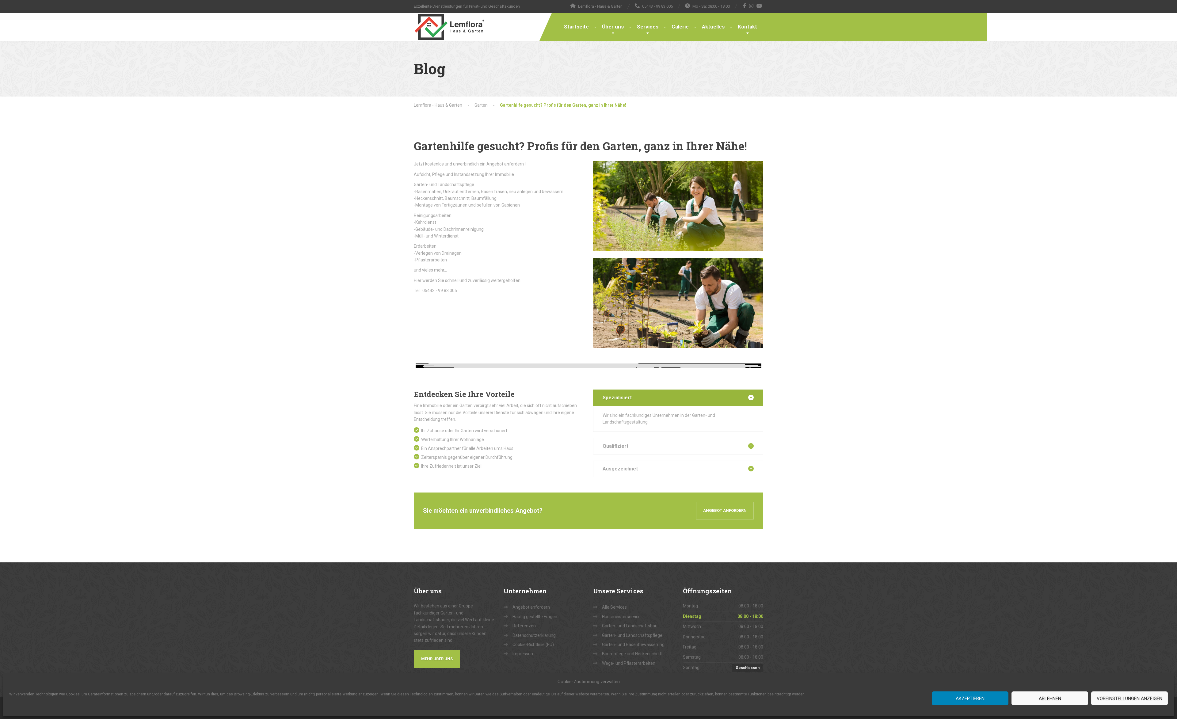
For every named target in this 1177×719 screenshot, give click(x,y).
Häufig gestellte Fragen (534, 616)
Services (647, 27)
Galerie (680, 27)
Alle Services (614, 607)
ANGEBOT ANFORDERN (725, 510)
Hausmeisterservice (621, 616)
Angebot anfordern (531, 607)
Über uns (613, 27)
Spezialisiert (617, 398)
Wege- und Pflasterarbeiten (628, 663)
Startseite (576, 27)
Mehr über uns (437, 658)
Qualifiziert (615, 446)
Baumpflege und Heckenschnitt (632, 653)
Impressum (523, 653)
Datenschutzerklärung (534, 635)
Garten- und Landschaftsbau (629, 625)
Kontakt (747, 27)
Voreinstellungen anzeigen (1129, 698)
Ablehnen (1050, 698)
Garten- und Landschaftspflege (632, 635)
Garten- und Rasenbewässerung (633, 644)
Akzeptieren (970, 698)
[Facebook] (744, 5)
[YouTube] (759, 5)
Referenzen (524, 625)
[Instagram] (751, 5)
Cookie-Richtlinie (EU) (533, 644)
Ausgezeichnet (620, 469)
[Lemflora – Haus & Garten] (449, 27)
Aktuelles (713, 27)
